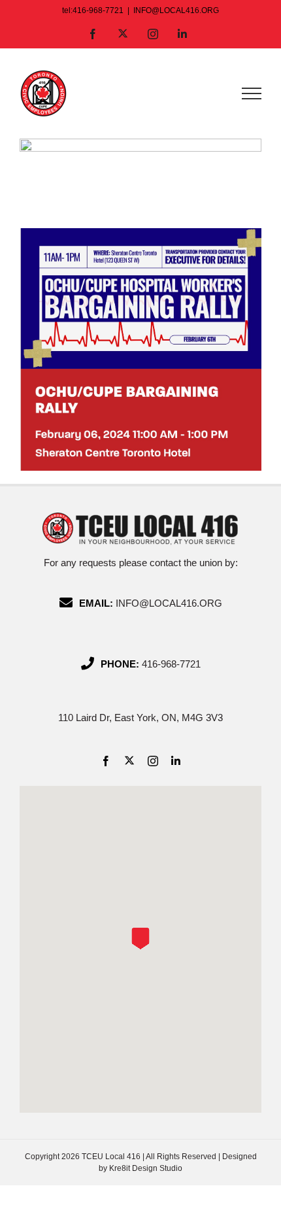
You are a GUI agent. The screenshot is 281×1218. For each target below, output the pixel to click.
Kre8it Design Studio (145, 1168)
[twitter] (129, 760)
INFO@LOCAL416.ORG (176, 10)
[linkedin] (175, 761)
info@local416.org (169, 603)
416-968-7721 (171, 663)
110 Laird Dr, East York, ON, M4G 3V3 (140, 717)
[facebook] (106, 761)
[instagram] (153, 761)
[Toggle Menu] (251, 93)
